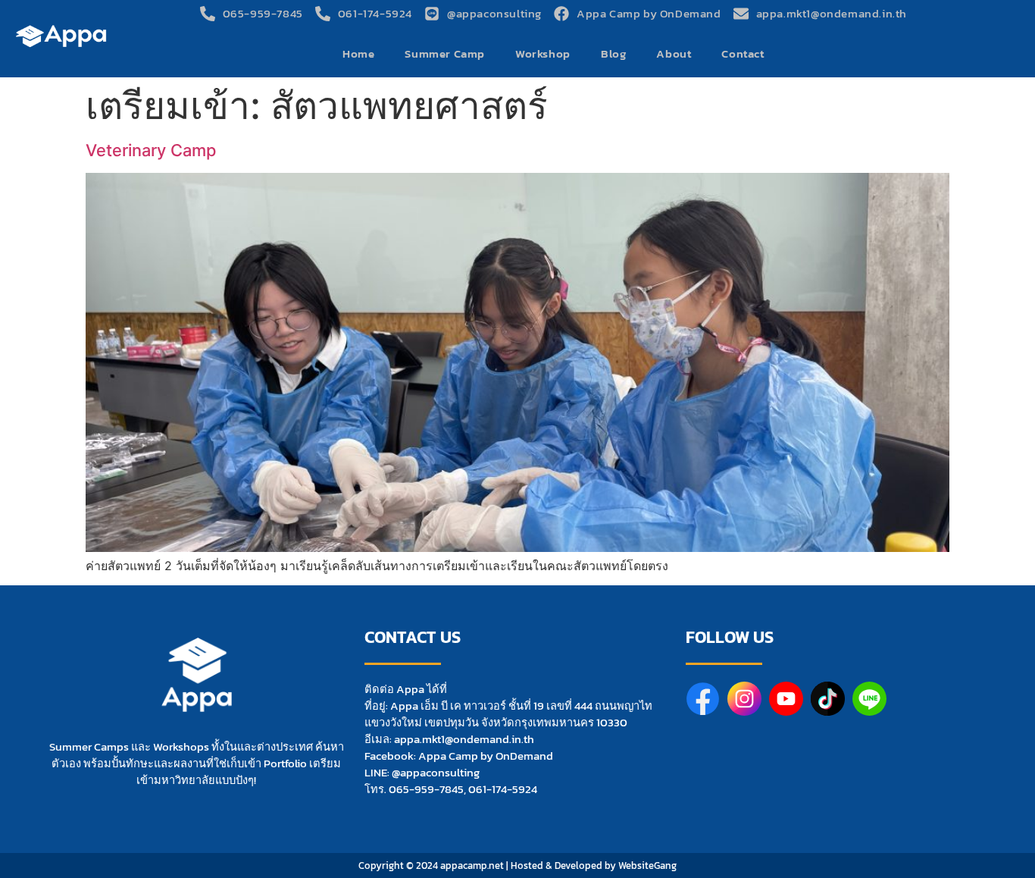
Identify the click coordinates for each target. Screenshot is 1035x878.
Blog (613, 53)
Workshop (543, 53)
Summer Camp (445, 53)
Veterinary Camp (151, 150)
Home (358, 53)
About (673, 53)
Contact (742, 53)
